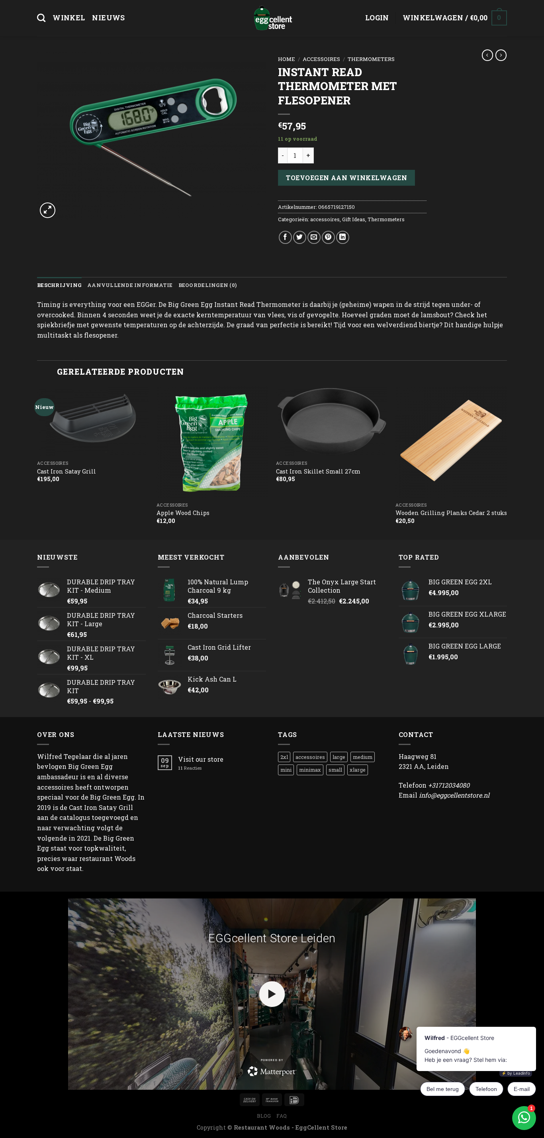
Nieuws (108, 17)
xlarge (358, 770)
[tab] (59, 285)
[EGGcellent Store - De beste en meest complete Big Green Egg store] (272, 18)
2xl (284, 757)
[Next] (507, 462)
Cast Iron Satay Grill (66, 471)
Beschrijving (59, 285)
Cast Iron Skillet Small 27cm (318, 471)
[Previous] (37, 462)
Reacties (190, 767)
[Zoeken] (41, 18)
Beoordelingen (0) (207, 285)
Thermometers (371, 59)
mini (286, 770)
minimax (310, 770)
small (335, 770)
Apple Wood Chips (183, 513)
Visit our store (200, 759)
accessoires (321, 59)
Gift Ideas (353, 219)
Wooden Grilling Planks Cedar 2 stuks (451, 513)
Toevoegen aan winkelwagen (346, 177)
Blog (264, 1115)
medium (362, 757)
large (339, 757)
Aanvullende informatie (130, 285)
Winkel (69, 17)
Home (286, 59)
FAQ (281, 1115)
